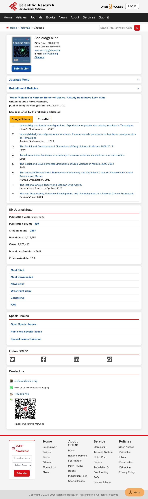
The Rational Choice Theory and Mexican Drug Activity (51, 184)
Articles (21, 17)
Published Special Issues (26, 331)
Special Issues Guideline (26, 339)
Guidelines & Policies (23, 88)
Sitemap (47, 462)
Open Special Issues (23, 324)
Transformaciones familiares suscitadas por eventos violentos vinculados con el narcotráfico (72, 155)
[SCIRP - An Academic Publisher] (31, 6)
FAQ (13, 304)
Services (89, 17)
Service (99, 441)
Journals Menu (19, 79)
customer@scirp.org (26, 381)
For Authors (75, 460)
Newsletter (17, 283)
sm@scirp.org (50, 53)
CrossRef (43, 119)
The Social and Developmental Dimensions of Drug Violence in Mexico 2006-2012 (66, 146)
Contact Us (18, 297)
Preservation (126, 462)
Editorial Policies (77, 455)
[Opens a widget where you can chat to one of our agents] (134, 492)
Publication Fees (77, 475)
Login (132, 6)
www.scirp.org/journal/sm (47, 50)
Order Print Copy (21, 290)
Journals (36, 17)
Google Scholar (21, 119)
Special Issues (76, 480)
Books (50, 17)
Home (8, 17)
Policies (125, 441)
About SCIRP (73, 443)
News (63, 17)
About (75, 17)
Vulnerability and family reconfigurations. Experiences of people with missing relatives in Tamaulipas (76, 125)
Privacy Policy (127, 472)
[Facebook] (43, 359)
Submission (21, 68)
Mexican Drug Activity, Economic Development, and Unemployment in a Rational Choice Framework (77, 193)
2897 (33, 230)
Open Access (126, 446)
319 (36, 223)
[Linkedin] (76, 359)
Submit (104, 17)
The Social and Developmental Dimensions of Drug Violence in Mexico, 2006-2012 (67, 163)
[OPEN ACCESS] (112, 6)
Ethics (71, 450)
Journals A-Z (50, 446)
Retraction (125, 467)
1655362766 (21, 394)
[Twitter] (12, 359)
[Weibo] (109, 359)
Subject (47, 451)
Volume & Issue (102, 482)
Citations (39, 57)
